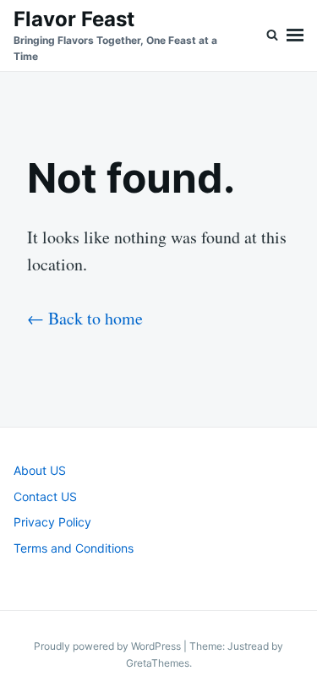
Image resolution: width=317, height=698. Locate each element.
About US (40, 470)
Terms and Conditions (74, 548)
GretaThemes (157, 663)
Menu (295, 35)
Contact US (45, 496)
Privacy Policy (52, 522)
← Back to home (85, 318)
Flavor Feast (74, 19)
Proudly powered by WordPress (108, 646)
